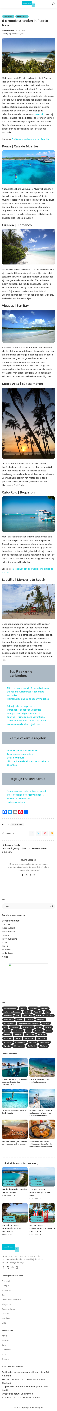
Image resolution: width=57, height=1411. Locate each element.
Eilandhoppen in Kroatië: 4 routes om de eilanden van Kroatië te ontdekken (40, 1113)
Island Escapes (8, 30)
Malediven (7, 953)
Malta (18, 1038)
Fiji (5, 1027)
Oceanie (7, 1042)
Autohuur (6, 1318)
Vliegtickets (7, 1304)
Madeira (6, 949)
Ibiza (4, 942)
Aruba (5, 956)
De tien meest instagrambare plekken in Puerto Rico (42, 1228)
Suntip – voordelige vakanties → (23, 713)
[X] (27, 875)
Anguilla (44, 1008)
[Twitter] (38, 833)
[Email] (51, 833)
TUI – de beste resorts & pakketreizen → (28, 688)
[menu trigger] (4, 4)
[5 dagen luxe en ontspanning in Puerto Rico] (42, 1177)
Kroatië (7, 1035)
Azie (47, 1012)
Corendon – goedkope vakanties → (25, 709)
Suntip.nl (5, 1286)
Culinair (30, 1019)
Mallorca (7, 1038)
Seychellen (44, 1042)
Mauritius (41, 1038)
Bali (17, 1016)
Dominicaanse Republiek (29, 1023)
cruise (19, 1019)
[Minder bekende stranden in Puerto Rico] (15, 1177)
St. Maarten (18, 1046)
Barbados (28, 1016)
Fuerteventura (9, 938)
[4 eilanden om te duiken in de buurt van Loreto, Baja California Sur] (15, 1067)
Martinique (29, 1038)
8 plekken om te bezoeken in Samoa (21, 1397)
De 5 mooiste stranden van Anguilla (30, 139)
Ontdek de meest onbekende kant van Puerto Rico (12, 1228)
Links (4, 1323)
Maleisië (41, 1035)
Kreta (5, 946)
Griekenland (28, 1027)
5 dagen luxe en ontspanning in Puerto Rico (40, 1192)
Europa (46, 1023)
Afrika (23, 1008)
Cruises (5, 1313)
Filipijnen (14, 1027)
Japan (48, 1031)
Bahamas (8, 1016)
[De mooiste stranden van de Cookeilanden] (15, 1098)
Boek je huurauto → (17, 757)
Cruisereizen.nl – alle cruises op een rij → (28, 720)
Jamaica (6, 935)
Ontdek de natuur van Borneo (17, 1393)
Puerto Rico (22, 16)
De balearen (9, 1023)
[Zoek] (53, 4)
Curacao (6, 924)
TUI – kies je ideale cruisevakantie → (25, 794)
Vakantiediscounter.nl (11, 1299)
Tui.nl (4, 1295)
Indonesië (18, 1031)
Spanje (7, 1046)
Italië (28, 1031)
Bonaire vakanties (11, 920)
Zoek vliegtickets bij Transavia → (24, 750)
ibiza (39, 1027)
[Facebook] (31, 833)
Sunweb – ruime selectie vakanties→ (26, 717)
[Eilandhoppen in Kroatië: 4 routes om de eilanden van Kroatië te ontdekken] (42, 1098)
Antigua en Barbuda (12, 1012)
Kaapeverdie (8, 927)
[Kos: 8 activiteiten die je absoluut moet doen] (42, 1067)
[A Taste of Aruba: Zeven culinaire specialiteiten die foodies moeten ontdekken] (42, 1129)
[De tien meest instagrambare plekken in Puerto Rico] (42, 1213)
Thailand (43, 1046)
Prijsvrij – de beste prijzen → (21, 706)
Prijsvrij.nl (6, 1281)
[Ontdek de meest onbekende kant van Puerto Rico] (15, 1213)
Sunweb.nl (6, 1290)
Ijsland (7, 1031)
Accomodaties (10, 1008)
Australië (37, 1012)
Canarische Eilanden (44, 1016)
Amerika (33, 1008)
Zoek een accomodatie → (20, 754)
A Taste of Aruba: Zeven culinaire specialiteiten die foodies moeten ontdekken (40, 1144)
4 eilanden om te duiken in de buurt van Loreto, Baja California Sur (14, 1082)
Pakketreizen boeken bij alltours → (25, 724)
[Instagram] (35, 875)
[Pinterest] (45, 833)
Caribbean (8, 16)
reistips (32, 1042)
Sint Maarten (8, 931)
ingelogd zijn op (19, 848)
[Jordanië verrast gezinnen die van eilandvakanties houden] (15, 1129)
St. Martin (32, 1046)
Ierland (48, 1027)
